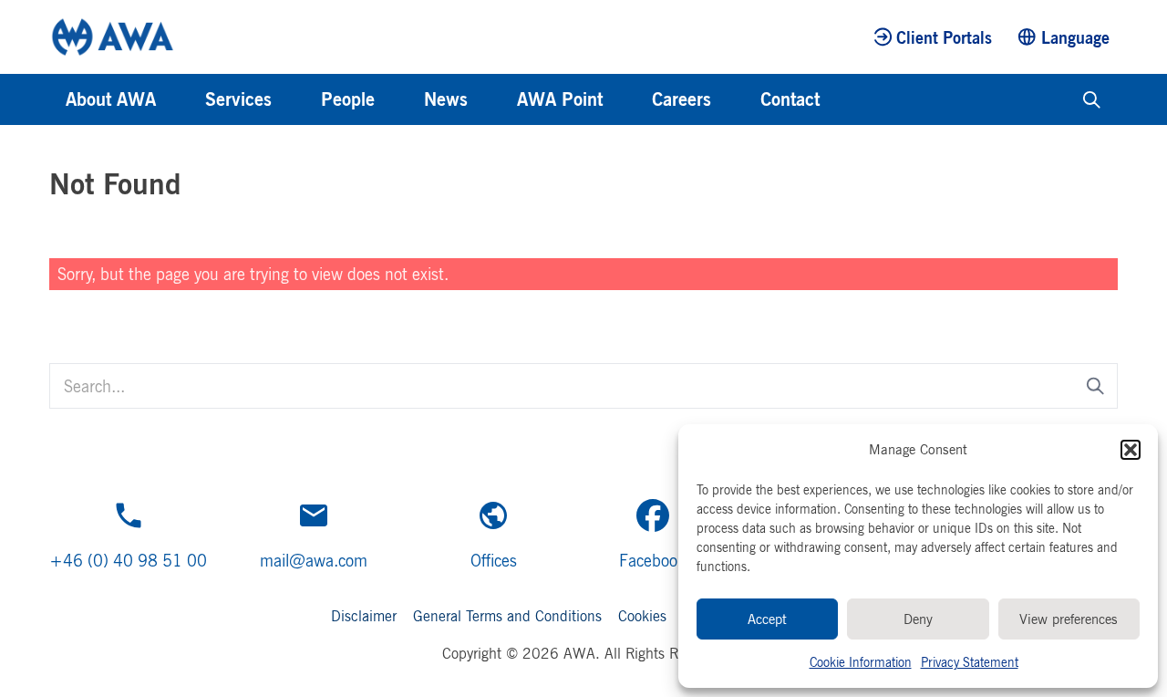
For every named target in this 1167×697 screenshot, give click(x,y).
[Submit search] (1095, 386)
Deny (918, 619)
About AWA (111, 99)
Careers (681, 99)
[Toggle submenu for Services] (296, 99)
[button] (1130, 450)
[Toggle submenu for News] (492, 99)
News (446, 99)
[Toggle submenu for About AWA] (180, 99)
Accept (767, 619)
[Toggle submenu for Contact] (844, 99)
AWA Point (560, 99)
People (348, 99)
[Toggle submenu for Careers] (736, 99)
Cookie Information (861, 662)
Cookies (642, 616)
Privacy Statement (969, 662)
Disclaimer (364, 616)
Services (238, 99)
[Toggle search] (1092, 99)
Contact (790, 99)
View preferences (1068, 619)
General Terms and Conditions (507, 616)
